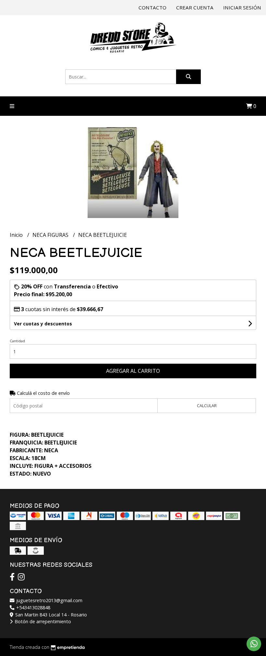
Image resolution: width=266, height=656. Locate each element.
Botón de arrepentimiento (42, 621)
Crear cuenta (194, 7)
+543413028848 (32, 607)
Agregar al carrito (133, 370)
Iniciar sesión (242, 7)
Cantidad (17, 340)
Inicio (17, 234)
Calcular (207, 405)
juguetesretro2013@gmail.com (48, 600)
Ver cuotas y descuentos (43, 324)
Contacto (152, 7)
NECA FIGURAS (51, 234)
